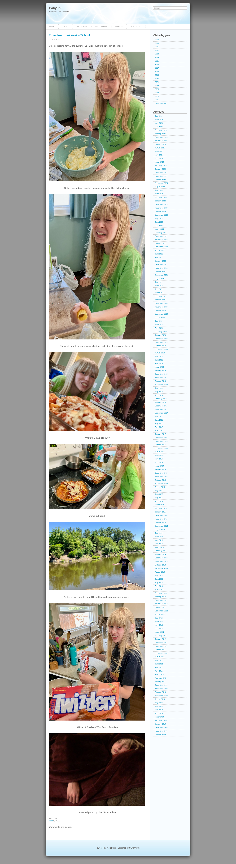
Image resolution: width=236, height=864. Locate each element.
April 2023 (159, 226)
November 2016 (161, 441)
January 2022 (160, 261)
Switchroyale (134, 848)
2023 (51, 821)
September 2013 (161, 568)
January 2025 (160, 169)
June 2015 (159, 494)
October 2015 (160, 480)
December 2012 (161, 600)
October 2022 (160, 243)
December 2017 (161, 406)
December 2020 (161, 303)
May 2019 (159, 363)
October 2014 (160, 522)
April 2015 (159, 501)
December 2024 (161, 173)
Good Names (101, 26)
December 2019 (161, 339)
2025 (157, 96)
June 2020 (159, 324)
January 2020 (160, 335)
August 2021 (160, 279)
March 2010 (159, 717)
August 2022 (160, 250)
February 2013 (160, 593)
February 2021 (160, 296)
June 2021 (159, 286)
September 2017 (161, 413)
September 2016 (161, 448)
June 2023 (159, 222)
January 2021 (160, 300)
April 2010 (159, 713)
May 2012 (159, 625)
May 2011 (158, 667)
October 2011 (160, 650)
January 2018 (160, 402)
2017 (157, 68)
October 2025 (160, 144)
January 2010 (160, 724)
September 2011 (161, 653)
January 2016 (160, 469)
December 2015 (161, 473)
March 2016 (159, 466)
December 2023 (161, 204)
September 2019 (161, 349)
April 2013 (159, 586)
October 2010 (160, 692)
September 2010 (161, 696)
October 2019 (160, 346)
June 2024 (159, 194)
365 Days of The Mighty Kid (59, 11)
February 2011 (160, 678)
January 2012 (160, 639)
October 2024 (160, 180)
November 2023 (161, 208)
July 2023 (158, 218)
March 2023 (159, 229)
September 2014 (161, 526)
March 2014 (159, 547)
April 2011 (158, 671)
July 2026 (158, 116)
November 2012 (161, 604)
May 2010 (159, 710)
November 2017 (161, 409)
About (65, 26)
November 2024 (161, 176)
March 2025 (159, 162)
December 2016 (161, 438)
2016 (157, 64)
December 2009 (161, 727)
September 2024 (161, 183)
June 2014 (159, 537)
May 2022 (159, 257)
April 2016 (159, 462)
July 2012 (158, 618)
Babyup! (55, 8)
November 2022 (161, 240)
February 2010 (160, 720)
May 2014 (159, 540)
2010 (157, 43)
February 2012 (160, 636)
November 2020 (161, 307)
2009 (157, 40)
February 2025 (160, 165)
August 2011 (160, 657)
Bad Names (82, 26)
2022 (157, 86)
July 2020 (158, 321)
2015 (157, 61)
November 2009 (161, 731)
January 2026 (160, 134)
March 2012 (159, 632)
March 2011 (159, 674)
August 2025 (160, 148)
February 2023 (160, 233)
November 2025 (161, 141)
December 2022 (161, 236)
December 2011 (161, 643)
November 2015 (161, 476)
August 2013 (160, 572)
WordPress (111, 848)
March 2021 (159, 293)
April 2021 (159, 289)
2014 (157, 57)
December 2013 (161, 558)
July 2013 (158, 575)
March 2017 (159, 431)
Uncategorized (160, 103)
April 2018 (159, 395)
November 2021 (161, 268)
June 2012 (159, 621)
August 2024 (160, 187)
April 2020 (159, 328)
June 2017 (159, 420)
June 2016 (159, 455)
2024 (157, 93)
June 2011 (159, 664)
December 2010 (161, 685)
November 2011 (161, 646)
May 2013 (159, 582)
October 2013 (160, 565)
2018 (157, 71)
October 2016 (160, 445)
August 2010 (160, 699)
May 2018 (159, 392)
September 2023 (161, 215)
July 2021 (158, 282)
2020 (157, 79)
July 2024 (158, 190)
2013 (157, 54)
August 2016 (160, 452)
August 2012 (160, 614)
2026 (157, 100)
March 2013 (159, 590)
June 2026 (159, 119)
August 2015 (160, 487)
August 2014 (160, 529)
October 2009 (160, 734)
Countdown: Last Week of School (69, 35)
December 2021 (161, 264)
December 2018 (161, 374)
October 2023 (160, 211)
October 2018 (160, 381)
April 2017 (159, 427)
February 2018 (160, 399)
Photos (118, 26)
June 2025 (159, 151)
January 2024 (160, 201)
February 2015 (160, 508)
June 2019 (159, 360)
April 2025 (159, 158)
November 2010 (161, 689)
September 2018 (161, 385)
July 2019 (158, 356)
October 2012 (160, 607)
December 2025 (161, 137)
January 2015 (160, 512)
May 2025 (159, 155)
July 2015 (158, 491)
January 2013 (160, 597)
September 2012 (161, 611)
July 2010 (158, 703)
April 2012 (159, 628)
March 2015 (159, 505)
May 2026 (159, 123)
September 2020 (161, 314)
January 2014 (160, 554)
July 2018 (158, 388)
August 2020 (160, 317)
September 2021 (161, 275)
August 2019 (160, 353)
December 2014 (161, 515)
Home (51, 26)
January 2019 (160, 370)
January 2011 (160, 681)
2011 (157, 47)
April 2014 (159, 544)
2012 (157, 50)
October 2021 (160, 271)
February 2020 (160, 332)
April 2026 (159, 127)
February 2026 (160, 130)
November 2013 (161, 561)
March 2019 (159, 367)
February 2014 (160, 551)
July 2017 (158, 416)
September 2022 (161, 247)
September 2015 (161, 484)
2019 (157, 75)
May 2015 (159, 498)
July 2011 (158, 660)
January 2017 (160, 434)
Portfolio (136, 26)
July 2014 (158, 533)
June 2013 (159, 579)
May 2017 (159, 423)
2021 (157, 82)
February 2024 (160, 197)
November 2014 (161, 519)
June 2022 (159, 254)
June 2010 (159, 706)
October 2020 (160, 310)
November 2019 (161, 342)
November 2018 (161, 378)
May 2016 (159, 459)
